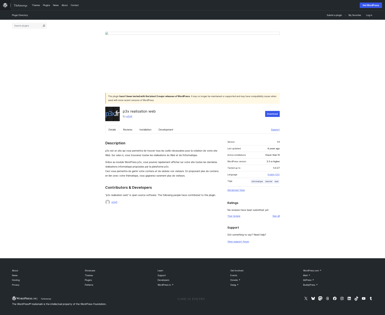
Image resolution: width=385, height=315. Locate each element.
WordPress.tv (166, 285)
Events (233, 275)
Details (112, 129)
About (15, 270)
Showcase (90, 270)
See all (276, 215)
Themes (89, 275)
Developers (163, 280)
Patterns (89, 285)
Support (275, 129)
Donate (235, 280)
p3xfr (129, 116)
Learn (160, 270)
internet (268, 181)
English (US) (274, 174)
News (15, 275)
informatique (257, 181)
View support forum (238, 241)
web (277, 181)
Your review (233, 215)
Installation (145, 129)
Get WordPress (371, 5)
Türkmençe (46, 299)
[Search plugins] (44, 26)
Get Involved (236, 270)
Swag (234, 285)
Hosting (16, 280)
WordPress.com (312, 270)
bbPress (308, 280)
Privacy (15, 285)
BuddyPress (310, 285)
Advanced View (236, 190)
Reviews (127, 129)
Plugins (88, 280)
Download (272, 114)
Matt (306, 275)
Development (166, 129)
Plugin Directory (20, 15)
